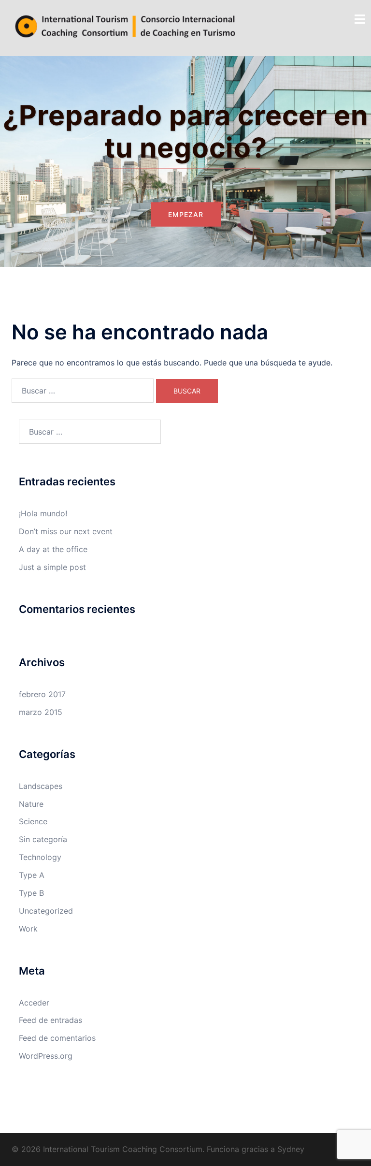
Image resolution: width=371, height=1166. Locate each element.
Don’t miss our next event (66, 531)
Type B (31, 893)
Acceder (34, 1002)
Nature (31, 804)
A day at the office (53, 549)
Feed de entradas (50, 1020)
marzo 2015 (40, 712)
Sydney (290, 1149)
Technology (40, 857)
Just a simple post (52, 567)
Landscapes (40, 786)
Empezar (185, 214)
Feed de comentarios (57, 1038)
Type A (31, 875)
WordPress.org (45, 1056)
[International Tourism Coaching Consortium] (125, 27)
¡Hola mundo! (43, 513)
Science (33, 821)
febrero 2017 (42, 694)
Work (28, 928)
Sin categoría (43, 839)
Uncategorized (46, 911)
